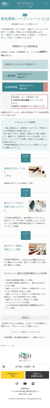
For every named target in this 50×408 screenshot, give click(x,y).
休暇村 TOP (3, 345)
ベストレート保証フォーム (32, 260)
